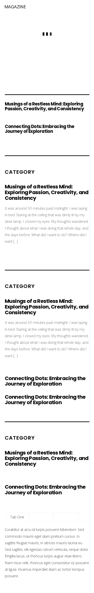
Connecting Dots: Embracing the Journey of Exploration (39, 128)
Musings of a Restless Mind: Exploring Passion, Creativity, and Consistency (44, 106)
